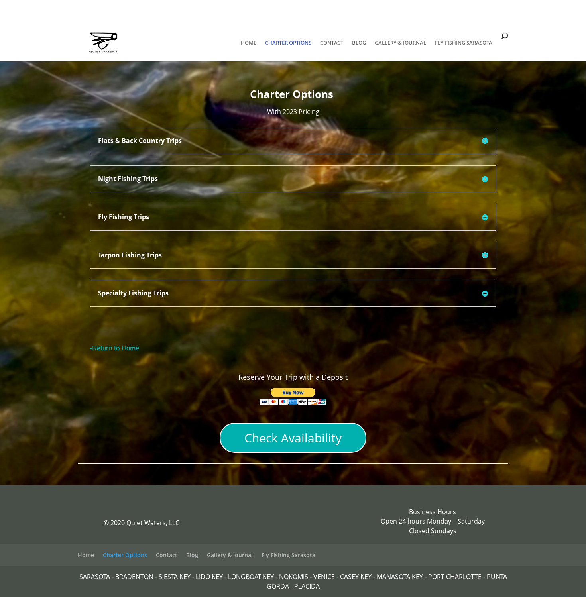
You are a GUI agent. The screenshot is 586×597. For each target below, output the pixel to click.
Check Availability (293, 438)
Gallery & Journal (400, 43)
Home (248, 43)
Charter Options (288, 43)
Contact (331, 43)
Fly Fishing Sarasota (463, 43)
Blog (359, 43)
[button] (293, 396)
